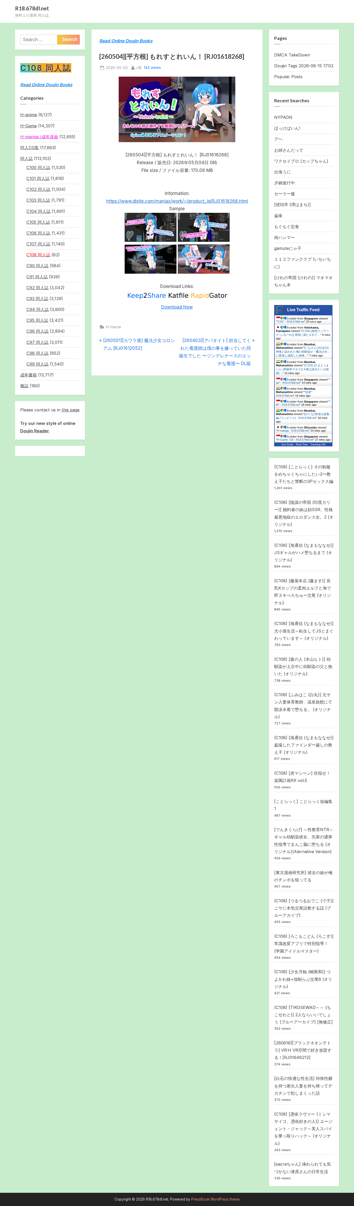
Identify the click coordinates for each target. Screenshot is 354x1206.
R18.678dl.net (32, 8)
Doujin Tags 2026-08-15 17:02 (304, 65)
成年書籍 (28, 374)
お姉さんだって (288, 150)
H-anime (28, 114)
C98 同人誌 (37, 353)
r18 (139, 67)
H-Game (113, 327)
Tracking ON (317, 444)
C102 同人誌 (38, 189)
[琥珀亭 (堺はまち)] (292, 204)
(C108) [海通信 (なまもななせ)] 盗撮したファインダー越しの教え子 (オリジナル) (304, 745)
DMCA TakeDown (292, 54)
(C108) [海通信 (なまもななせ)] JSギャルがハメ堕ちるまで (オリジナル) (304, 553)
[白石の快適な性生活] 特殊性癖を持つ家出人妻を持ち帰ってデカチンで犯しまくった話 (303, 1086)
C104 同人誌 (38, 211)
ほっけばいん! (287, 128)
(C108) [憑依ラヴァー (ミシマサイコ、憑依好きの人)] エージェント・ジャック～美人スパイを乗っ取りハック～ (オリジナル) (303, 1128)
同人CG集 (29, 147)
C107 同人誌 (38, 243)
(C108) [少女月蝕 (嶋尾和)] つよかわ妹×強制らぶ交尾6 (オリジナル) (303, 979)
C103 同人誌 (38, 200)
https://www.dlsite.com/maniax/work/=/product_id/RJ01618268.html (177, 201)
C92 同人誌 (37, 287)
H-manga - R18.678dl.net (293, 430)
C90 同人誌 (37, 265)
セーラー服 (284, 193)
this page (71, 409)
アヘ (278, 139)
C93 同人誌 (37, 298)
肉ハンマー (284, 237)
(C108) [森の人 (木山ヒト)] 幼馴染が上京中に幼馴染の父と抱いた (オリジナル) (303, 667)
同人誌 (26, 158)
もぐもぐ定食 (286, 226)
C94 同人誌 (37, 309)
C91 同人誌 (37, 276)
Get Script (287, 444)
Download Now (177, 307)
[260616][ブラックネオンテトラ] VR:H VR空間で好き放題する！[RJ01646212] (302, 1050)
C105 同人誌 (38, 222)
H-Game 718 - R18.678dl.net (295, 439)
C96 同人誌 (37, 331)
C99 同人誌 (37, 364)
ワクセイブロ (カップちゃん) (301, 161)
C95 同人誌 (37, 320)
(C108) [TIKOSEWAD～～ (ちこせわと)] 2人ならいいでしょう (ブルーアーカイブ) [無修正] (303, 1015)
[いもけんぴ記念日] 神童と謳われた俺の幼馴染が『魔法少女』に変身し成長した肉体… (303, 351)
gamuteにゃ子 (287, 248)
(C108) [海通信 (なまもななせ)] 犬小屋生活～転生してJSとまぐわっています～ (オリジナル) (304, 631)
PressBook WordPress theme (215, 1199)
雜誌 (24, 385)
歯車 (278, 215)
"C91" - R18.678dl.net (290, 321)
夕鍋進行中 (284, 182)
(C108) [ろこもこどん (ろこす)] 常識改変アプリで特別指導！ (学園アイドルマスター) (304, 944)
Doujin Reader (34, 430)
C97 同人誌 (37, 342)
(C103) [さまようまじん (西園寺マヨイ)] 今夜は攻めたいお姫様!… (302, 369)
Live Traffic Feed (303, 310)
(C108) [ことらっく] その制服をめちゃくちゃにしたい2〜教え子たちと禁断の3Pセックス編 (303, 474)
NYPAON (283, 117)
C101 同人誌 (37, 178)
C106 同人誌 (38, 233)
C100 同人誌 (38, 167)
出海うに (282, 172)
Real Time (302, 444)
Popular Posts (288, 76)
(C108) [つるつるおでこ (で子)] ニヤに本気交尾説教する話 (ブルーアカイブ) (304, 908)
